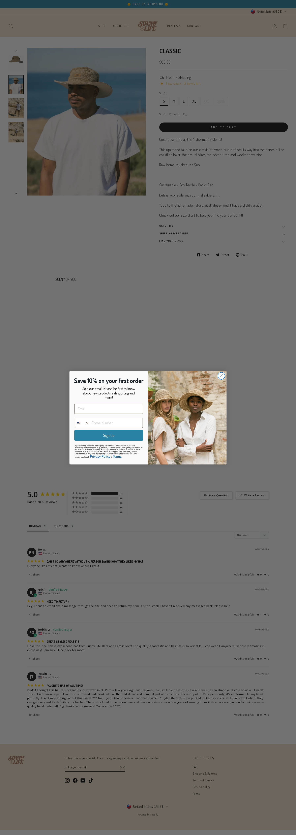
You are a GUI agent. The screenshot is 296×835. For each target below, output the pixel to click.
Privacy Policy (100, 456)
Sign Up (109, 435)
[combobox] (82, 423)
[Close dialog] (221, 375)
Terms (117, 456)
